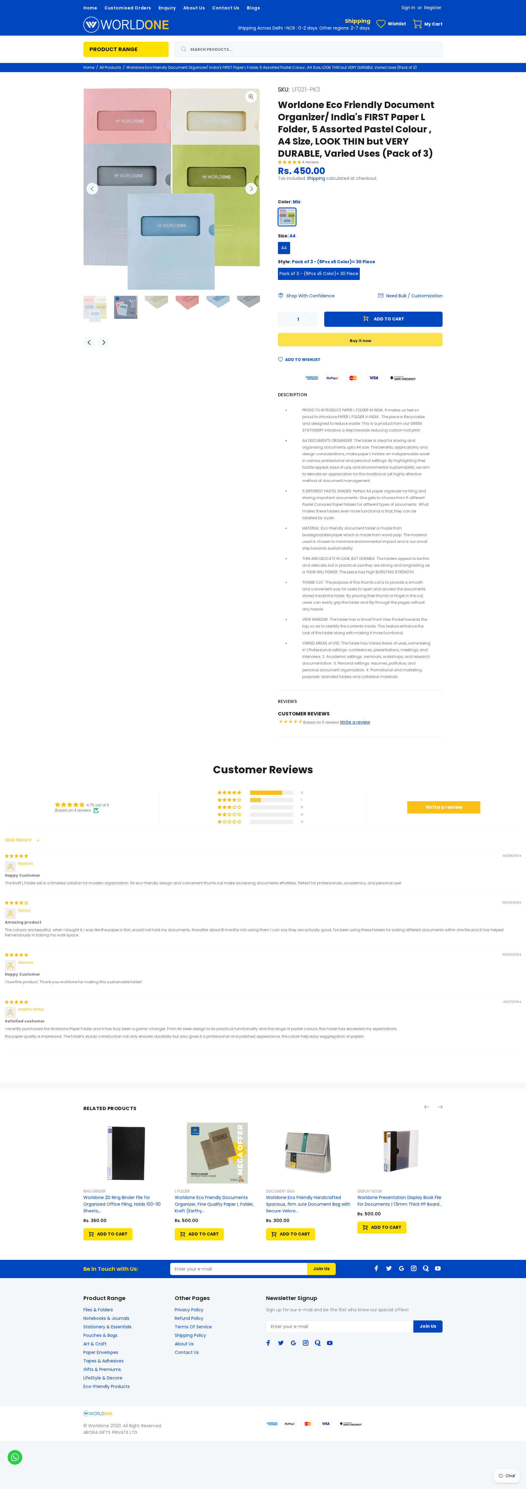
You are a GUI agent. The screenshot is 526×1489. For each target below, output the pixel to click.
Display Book (369, 1191)
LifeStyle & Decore (102, 1378)
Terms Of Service (193, 1327)
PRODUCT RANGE (113, 49)
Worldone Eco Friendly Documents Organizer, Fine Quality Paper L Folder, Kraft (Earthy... (214, 1204)
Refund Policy (189, 1318)
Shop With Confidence (310, 296)
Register (432, 8)
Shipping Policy (190, 1335)
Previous (92, 188)
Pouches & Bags (100, 1335)
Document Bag (280, 1191)
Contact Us (187, 1352)
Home (88, 67)
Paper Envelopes (100, 1352)
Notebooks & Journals (106, 1318)
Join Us (321, 1269)
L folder (182, 1191)
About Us (184, 1344)
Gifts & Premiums (102, 1369)
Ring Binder (94, 1191)
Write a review (355, 722)
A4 (284, 248)
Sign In (408, 8)
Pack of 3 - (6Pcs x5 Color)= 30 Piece (318, 274)
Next (251, 188)
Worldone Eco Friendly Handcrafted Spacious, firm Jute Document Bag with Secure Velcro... (308, 1204)
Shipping (316, 178)
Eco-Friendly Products (106, 1386)
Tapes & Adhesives (103, 1361)
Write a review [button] (444, 807)
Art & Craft (95, 1344)
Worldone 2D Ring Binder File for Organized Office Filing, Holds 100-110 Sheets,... (122, 1204)
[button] (290, 162)
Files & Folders (98, 1310)
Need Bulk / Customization (414, 296)
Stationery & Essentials (107, 1327)
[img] (16, 855)
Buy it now (360, 340)
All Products (110, 67)
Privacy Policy (189, 1310)
